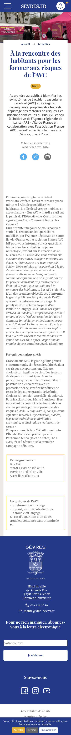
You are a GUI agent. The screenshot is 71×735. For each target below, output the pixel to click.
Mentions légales (35, 716)
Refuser (32, 730)
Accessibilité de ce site (36, 711)
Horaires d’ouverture (36, 598)
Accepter (18, 730)
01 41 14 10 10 (39, 605)
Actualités (44, 44)
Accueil (25, 44)
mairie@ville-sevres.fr (39, 611)
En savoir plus (48, 730)
